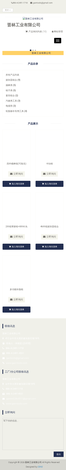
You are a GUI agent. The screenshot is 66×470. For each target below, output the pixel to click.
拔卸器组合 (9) (13, 80)
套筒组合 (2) (12, 95)
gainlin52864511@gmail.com (21, 398)
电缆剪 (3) (11, 106)
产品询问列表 (37, 31)
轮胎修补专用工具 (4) (16, 111)
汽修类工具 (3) (13, 100)
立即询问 (18, 173)
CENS (40, 467)
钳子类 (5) (11, 90)
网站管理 (58, 31)
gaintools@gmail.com (43, 3)
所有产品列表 (12, 75)
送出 (58, 454)
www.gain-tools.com (16, 363)
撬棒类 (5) (11, 85)
